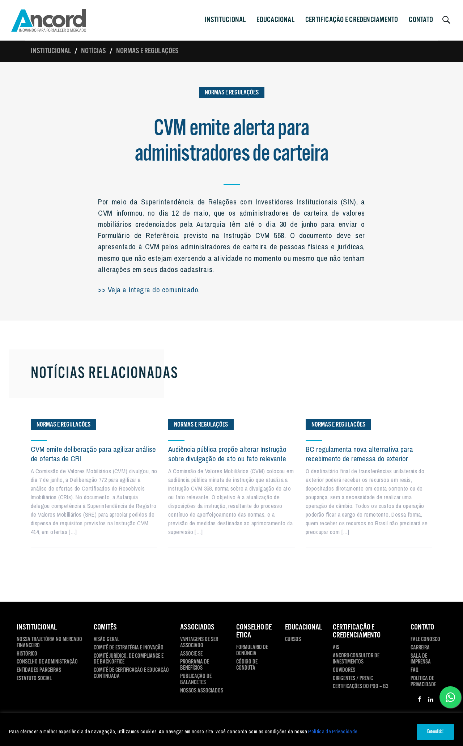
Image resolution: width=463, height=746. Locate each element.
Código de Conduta (247, 665)
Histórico (27, 654)
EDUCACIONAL (303, 627)
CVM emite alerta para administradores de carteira (231, 141)
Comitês (105, 627)
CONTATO (421, 20)
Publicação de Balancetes (196, 680)
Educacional (275, 20)
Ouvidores (344, 670)
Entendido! (435, 732)
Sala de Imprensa (421, 659)
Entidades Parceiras (39, 670)
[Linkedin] (430, 700)
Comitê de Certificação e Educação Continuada (131, 673)
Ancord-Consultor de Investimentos (356, 659)
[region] (231, 729)
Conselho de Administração (47, 662)
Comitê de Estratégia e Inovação (128, 648)
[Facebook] (419, 700)
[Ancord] (48, 20)
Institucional (51, 51)
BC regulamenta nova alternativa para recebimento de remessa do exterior (359, 453)
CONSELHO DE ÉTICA (254, 631)
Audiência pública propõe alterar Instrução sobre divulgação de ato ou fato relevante (227, 453)
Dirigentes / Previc (353, 679)
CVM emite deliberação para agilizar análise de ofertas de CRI (93, 453)
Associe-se (191, 654)
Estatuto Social (34, 679)
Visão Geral (106, 640)
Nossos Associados (201, 691)
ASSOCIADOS (197, 627)
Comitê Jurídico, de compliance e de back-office (128, 659)
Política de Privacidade (332, 731)
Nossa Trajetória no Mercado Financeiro (49, 643)
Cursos (293, 640)
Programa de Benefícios (194, 665)
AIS (336, 648)
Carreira (420, 648)
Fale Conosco (425, 640)
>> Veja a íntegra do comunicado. (149, 289)
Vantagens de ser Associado (199, 643)
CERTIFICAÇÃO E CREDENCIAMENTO (351, 20)
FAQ (415, 670)
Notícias (93, 51)
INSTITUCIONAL (225, 20)
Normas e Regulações (147, 51)
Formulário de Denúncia (252, 651)
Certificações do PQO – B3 (360, 687)
